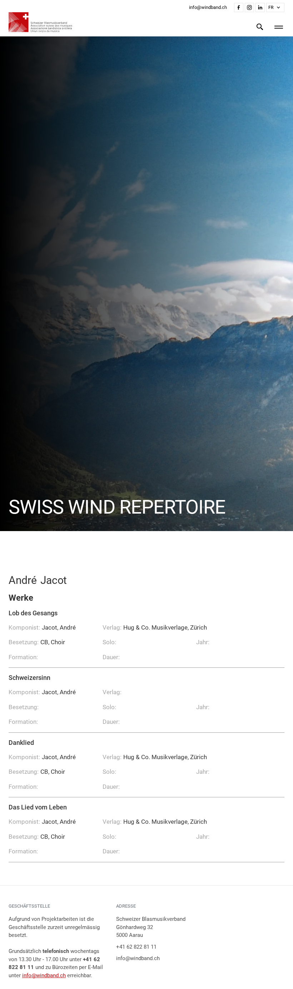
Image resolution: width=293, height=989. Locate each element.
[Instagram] (249, 7)
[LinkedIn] (260, 7)
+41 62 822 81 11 (136, 947)
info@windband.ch (44, 975)
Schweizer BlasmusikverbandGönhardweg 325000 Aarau (150, 927)
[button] (275, 7)
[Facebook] (238, 7)
